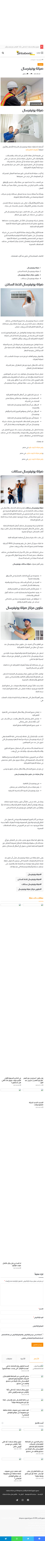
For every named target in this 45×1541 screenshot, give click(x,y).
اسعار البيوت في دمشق (37, 1535)
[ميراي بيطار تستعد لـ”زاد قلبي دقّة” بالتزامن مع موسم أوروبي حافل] (37, 1393)
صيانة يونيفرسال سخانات (31, 884)
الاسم (41, 1309)
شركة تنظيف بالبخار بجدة (37, 1530)
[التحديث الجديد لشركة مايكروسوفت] (33, 1094)
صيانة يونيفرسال (34, 874)
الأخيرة (23, 1359)
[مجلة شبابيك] (25, 53)
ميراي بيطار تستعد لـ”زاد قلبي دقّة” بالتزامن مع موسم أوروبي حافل (11, 1444)
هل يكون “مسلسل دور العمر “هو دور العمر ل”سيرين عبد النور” (33, 1080)
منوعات (32, 60)
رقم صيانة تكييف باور (36, 447)
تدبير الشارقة (41, 1511)
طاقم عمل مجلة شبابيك (9, 1494)
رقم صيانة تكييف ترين (35, 459)
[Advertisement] (22, 22)
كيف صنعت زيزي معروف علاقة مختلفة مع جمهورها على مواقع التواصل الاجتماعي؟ (16, 1412)
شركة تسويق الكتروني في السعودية (34, 1532)
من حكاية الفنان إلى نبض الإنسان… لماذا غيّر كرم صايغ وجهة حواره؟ (34, 1473)
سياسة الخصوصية (30, 1494)
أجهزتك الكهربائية (32, 150)
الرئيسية (39, 60)
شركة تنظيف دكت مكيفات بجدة (35, 1528)
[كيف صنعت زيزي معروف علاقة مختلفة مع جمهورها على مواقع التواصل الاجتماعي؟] (37, 1413)
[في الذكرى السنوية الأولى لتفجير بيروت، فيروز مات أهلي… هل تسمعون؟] (11, 990)
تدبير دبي (42, 1513)
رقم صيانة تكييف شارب (34, 453)
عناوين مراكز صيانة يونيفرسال (29, 889)
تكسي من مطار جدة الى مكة (36, 1525)
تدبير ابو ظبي (41, 1516)
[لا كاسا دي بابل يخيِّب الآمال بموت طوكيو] (11, 1175)
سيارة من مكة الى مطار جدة (36, 1523)
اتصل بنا (21, 1494)
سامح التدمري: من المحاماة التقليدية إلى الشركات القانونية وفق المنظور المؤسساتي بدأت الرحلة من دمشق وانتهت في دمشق (34, 1446)
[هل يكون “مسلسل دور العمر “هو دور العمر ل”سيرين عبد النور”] (33, 990)
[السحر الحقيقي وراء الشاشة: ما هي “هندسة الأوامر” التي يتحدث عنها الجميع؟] (37, 1369)
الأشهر (36, 1359)
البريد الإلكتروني (38, 1317)
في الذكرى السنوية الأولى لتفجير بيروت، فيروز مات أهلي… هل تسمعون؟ (11, 1080)
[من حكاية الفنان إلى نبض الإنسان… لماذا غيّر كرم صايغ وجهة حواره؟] (37, 1403)
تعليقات (9, 1359)
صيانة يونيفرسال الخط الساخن (29, 879)
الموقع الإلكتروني (38, 1326)
